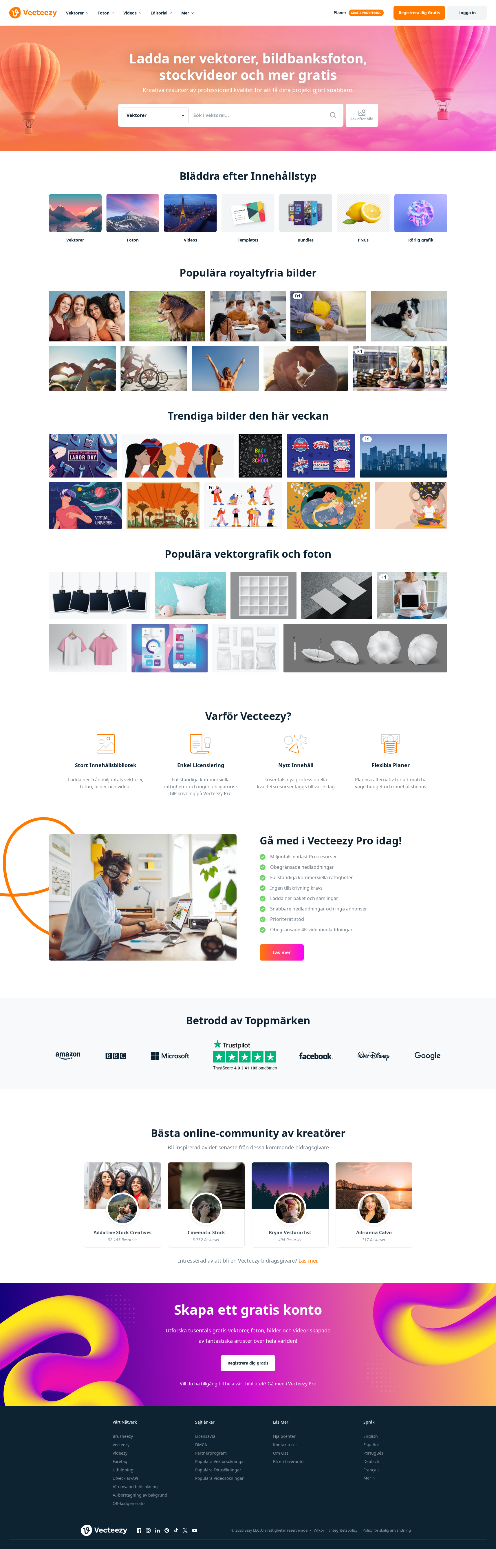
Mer (185, 13)
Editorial (159, 13)
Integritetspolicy (343, 1530)
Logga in (467, 12)
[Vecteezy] (33, 13)
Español (371, 1444)
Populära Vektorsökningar (220, 1461)
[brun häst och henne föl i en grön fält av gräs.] (167, 316)
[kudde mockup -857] (190, 595)
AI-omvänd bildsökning (135, 1486)
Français (371, 1470)
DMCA (201, 1444)
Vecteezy (121, 1444)
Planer (340, 12)
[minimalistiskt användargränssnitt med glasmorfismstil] (169, 648)
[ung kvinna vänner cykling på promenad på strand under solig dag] (153, 368)
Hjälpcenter (284, 1436)
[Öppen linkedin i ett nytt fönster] (157, 1530)
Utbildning (123, 1470)
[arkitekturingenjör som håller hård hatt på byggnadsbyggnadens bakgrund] (328, 316)
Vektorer (75, 13)
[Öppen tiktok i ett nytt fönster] (176, 1530)
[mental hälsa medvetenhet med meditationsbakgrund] (411, 505)
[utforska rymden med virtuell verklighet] (85, 505)
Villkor (319, 1530)
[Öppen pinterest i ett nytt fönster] (166, 1530)
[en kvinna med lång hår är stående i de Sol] (225, 368)
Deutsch (371, 1461)
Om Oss (280, 1453)
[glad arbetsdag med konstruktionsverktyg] (83, 456)
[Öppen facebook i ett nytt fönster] (139, 1530)
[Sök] (333, 115)
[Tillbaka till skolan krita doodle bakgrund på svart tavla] (260, 456)
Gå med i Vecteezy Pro (292, 1383)
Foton (103, 13)
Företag (120, 1461)
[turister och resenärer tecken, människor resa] (243, 505)
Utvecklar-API (125, 1478)
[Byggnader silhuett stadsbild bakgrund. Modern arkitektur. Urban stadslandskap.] (403, 456)
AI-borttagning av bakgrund (140, 1495)
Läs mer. (307, 1260)
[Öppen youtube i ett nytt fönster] (194, 1530)
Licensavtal (206, 1436)
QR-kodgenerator (129, 1503)
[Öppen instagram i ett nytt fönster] (148, 1530)
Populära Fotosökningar (218, 1470)
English (370, 1436)
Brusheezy (123, 1436)
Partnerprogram (211, 1453)
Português (373, 1453)
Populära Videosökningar (219, 1478)
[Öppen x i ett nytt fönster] (185, 1530)
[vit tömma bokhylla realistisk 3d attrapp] (263, 595)
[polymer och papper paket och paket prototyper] (245, 648)
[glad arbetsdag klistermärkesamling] (321, 456)
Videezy (120, 1453)
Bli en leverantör (289, 1461)
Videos (130, 13)
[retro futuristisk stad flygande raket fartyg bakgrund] (163, 505)
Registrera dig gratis (248, 1363)
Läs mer (281, 952)
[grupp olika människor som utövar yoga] (400, 368)
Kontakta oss (285, 1444)
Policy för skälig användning (387, 1530)
